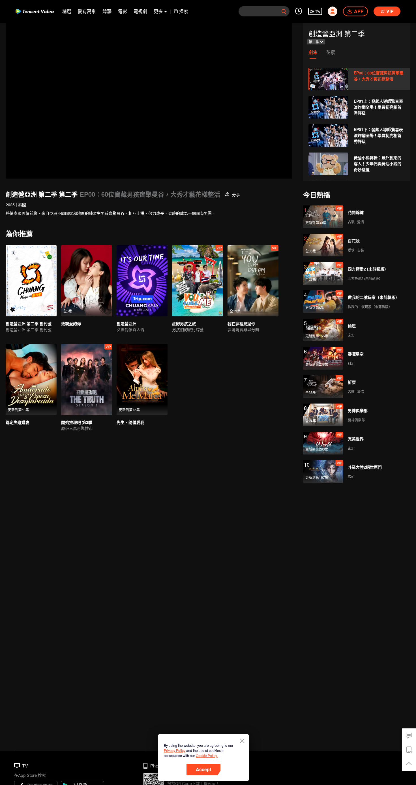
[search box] (283, 11)
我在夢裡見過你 (241, 323)
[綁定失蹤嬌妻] (31, 379)
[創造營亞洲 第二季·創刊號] (31, 280)
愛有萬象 (87, 11)
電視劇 (140, 11)
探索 (183, 11)
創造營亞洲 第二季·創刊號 (29, 323)
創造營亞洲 (126, 323)
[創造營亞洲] (142, 280)
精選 (66, 11)
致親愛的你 (71, 323)
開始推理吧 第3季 (76, 422)
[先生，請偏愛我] (142, 379)
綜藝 (106, 11)
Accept (203, 769)
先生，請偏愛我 (130, 422)
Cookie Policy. (207, 755)
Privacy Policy (174, 750)
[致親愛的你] (86, 280)
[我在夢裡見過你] (253, 280)
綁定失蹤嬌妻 (17, 422)
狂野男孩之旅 (184, 323)
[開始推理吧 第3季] (86, 379)
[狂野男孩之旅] (197, 280)
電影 (122, 11)
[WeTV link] (35, 11)
